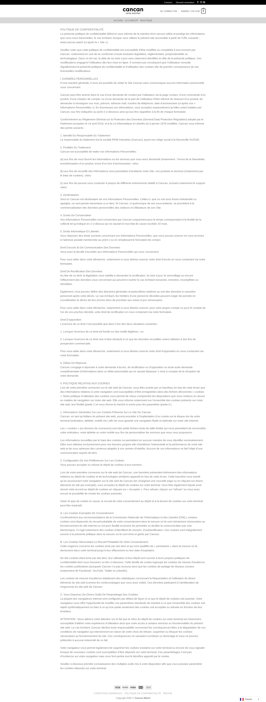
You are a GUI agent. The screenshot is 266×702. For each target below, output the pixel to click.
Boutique (146, 20)
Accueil (118, 20)
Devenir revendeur (185, 2)
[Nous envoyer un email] (204, 2)
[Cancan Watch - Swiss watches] (133, 11)
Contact (168, 2)
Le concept (132, 20)
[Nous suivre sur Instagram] (201, 2)
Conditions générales (108, 693)
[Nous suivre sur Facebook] (198, 2)
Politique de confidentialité (143, 693)
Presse (167, 693)
